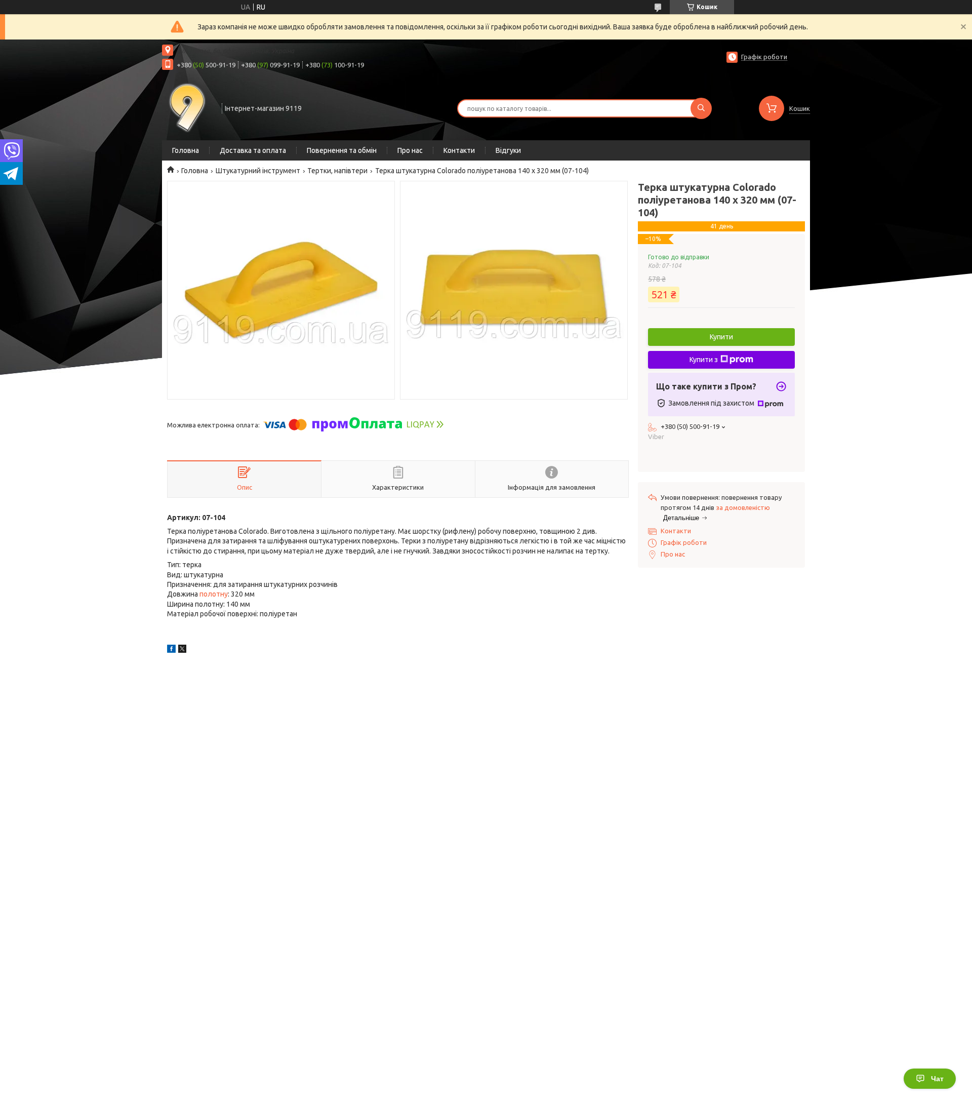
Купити (721, 337)
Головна (185, 150)
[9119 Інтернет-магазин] (187, 107)
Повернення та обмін (342, 150)
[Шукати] (701, 108)
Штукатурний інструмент (258, 171)
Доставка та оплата (253, 150)
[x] (182, 650)
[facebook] (171, 650)
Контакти (459, 150)
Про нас (410, 150)
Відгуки (508, 150)
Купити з (704, 360)
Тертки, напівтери (337, 171)
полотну (213, 594)
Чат (937, 1079)
